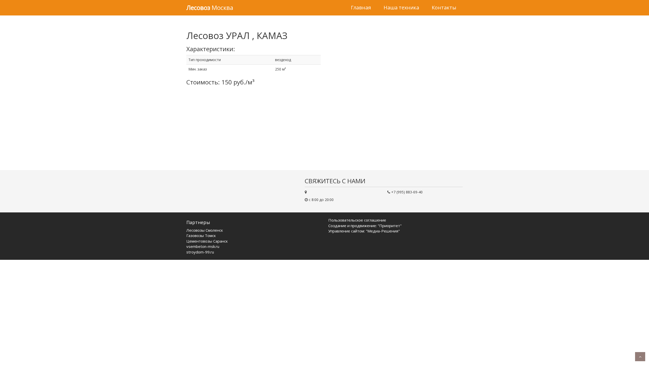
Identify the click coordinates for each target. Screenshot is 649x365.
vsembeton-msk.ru (202, 246)
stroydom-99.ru (200, 251)
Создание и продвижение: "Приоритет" (365, 225)
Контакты (444, 7)
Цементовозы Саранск (207, 241)
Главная (361, 7)
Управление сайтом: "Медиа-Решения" (364, 230)
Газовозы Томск (201, 235)
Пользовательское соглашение (357, 220)
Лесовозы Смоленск (204, 230)
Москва (209, 7)
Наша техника (401, 7)
